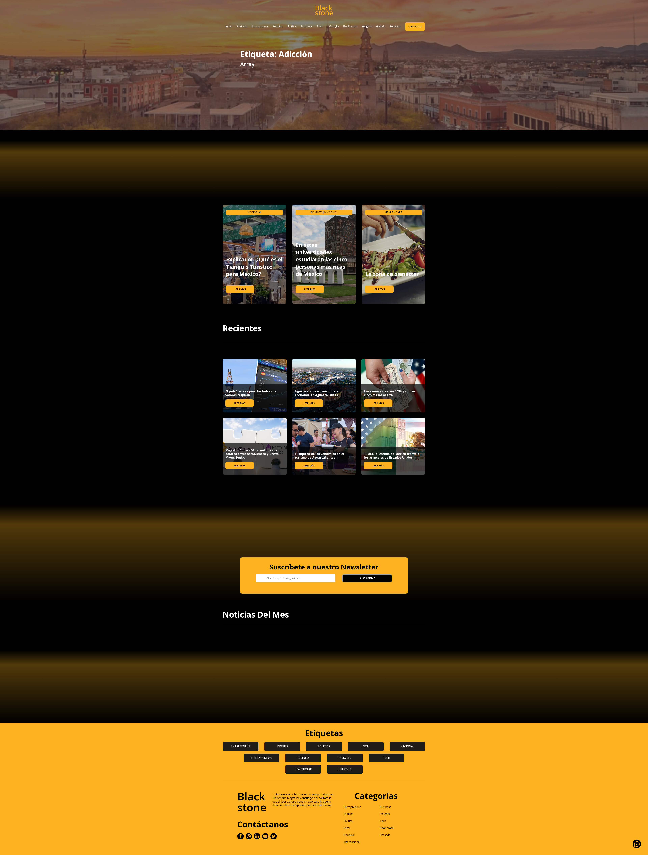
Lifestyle (333, 26)
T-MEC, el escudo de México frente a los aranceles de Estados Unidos (391, 455)
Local (346, 828)
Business (306, 26)
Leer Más (240, 289)
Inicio (228, 26)
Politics (291, 26)
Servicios (395, 26)
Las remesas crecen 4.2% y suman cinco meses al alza (389, 393)
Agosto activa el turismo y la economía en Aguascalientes (317, 393)
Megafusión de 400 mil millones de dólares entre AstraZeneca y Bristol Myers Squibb (252, 453)
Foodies (278, 26)
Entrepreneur (259, 26)
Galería (380, 26)
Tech (320, 26)
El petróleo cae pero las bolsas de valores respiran (250, 393)
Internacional (351, 842)
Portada (242, 26)
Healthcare (350, 26)
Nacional (254, 212)
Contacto (415, 26)
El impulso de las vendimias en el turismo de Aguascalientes (319, 455)
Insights (366, 26)
